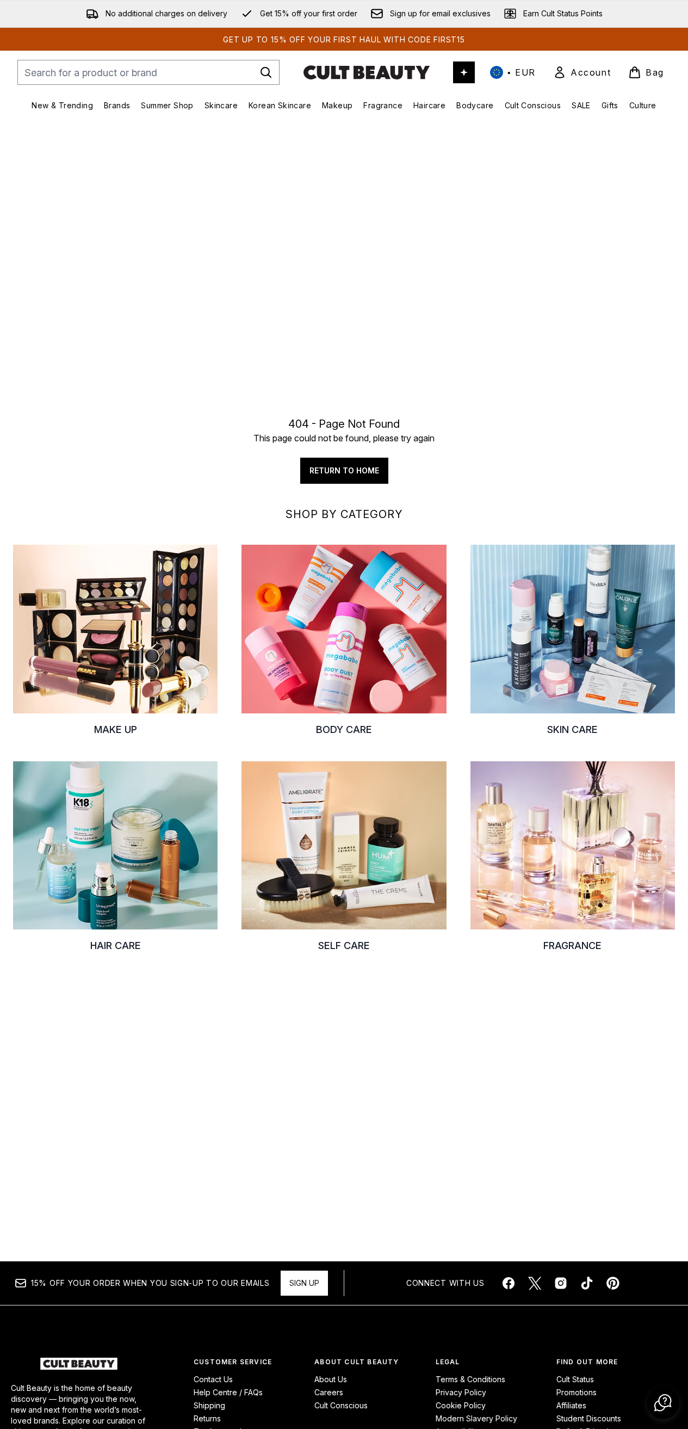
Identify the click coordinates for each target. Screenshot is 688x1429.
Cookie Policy (461, 1405)
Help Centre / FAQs (228, 1392)
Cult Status (575, 1379)
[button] (663, 1402)
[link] (582, 72)
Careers (328, 1392)
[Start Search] (265, 72)
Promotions (576, 1392)
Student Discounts (588, 1418)
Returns (207, 1418)
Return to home (344, 470)
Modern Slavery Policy (476, 1418)
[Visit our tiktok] (587, 1283)
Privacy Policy (461, 1392)
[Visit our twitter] (535, 1283)
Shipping (209, 1405)
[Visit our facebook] (508, 1283)
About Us (330, 1379)
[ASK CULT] (464, 72)
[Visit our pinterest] (613, 1283)
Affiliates (571, 1405)
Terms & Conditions (470, 1379)
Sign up (304, 1283)
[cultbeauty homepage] (367, 72)
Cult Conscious (341, 1405)
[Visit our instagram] (561, 1283)
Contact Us (213, 1379)
